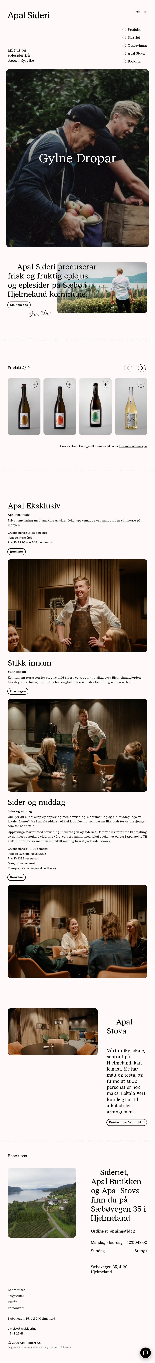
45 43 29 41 (15, 1333)
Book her (16, 552)
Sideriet (134, 37)
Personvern (16, 1308)
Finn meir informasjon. (133, 446)
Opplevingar (137, 45)
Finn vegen (18, 691)
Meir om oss (19, 305)
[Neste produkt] (141, 368)
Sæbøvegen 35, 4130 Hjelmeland (109, 1269)
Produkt (134, 29)
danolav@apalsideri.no (22, 1329)
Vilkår (12, 1302)
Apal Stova (136, 53)
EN (145, 11)
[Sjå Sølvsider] (141, 384)
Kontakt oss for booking (126, 1122)
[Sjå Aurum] (34, 384)
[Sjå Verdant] (105, 384)
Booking (134, 61)
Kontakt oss (16, 1290)
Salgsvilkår (16, 1296)
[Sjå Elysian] (70, 384)
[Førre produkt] (128, 368)
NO (138, 11)
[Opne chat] (145, 1352)
